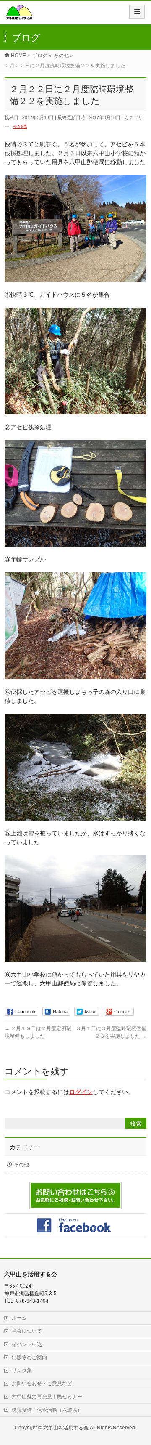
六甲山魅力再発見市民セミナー (47, 1397)
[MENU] (137, 12)
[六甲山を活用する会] (19, 15)
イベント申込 (27, 1344)
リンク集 (22, 1370)
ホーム (19, 1318)
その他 (20, 126)
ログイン (81, 1092)
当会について (27, 1331)
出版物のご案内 (29, 1357)
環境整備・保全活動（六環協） (47, 1410)
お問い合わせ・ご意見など (42, 1384)
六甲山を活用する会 (66, 1428)
